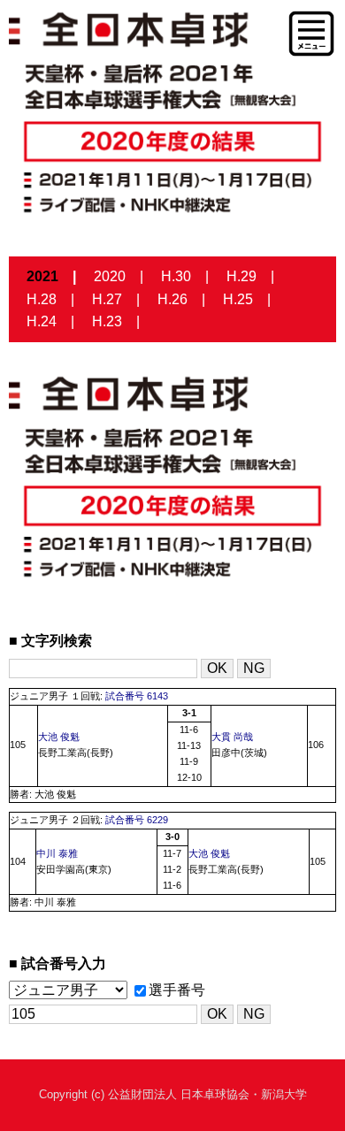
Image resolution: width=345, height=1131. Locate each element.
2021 (42, 276)
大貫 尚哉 (232, 736)
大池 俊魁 (59, 736)
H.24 (42, 321)
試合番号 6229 (136, 819)
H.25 (238, 299)
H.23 (107, 321)
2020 (110, 276)
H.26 (172, 299)
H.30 (176, 276)
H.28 (42, 299)
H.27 (107, 299)
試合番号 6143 (136, 696)
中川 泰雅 (57, 853)
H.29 (241, 276)
